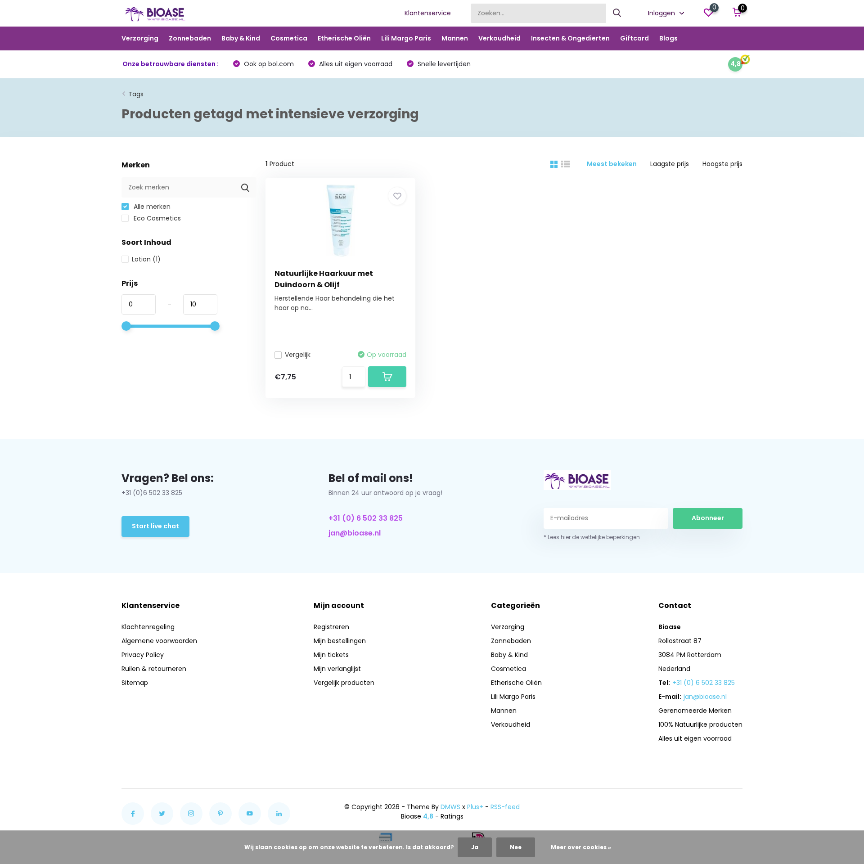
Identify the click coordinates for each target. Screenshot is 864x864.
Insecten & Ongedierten (570, 38)
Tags (136, 94)
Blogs (668, 38)
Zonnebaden (190, 38)
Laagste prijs (669, 163)
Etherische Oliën (344, 38)
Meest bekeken (612, 163)
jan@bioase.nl (354, 533)
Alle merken (151, 206)
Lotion (146, 259)
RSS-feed (505, 806)
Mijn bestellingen (340, 640)
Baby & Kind (240, 38)
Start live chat (155, 526)
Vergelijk (297, 354)
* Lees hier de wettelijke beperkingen (592, 537)
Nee (516, 847)
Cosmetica (288, 38)
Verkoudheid (499, 38)
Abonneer (708, 517)
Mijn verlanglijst (337, 668)
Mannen (454, 38)
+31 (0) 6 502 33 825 (365, 518)
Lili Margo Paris (406, 38)
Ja (474, 847)
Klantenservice (428, 13)
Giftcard (634, 38)
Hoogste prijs (722, 163)
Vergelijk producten (344, 682)
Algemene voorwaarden (159, 640)
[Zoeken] (617, 13)
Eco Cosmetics (156, 218)
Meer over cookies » (581, 847)
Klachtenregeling (148, 626)
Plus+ (475, 806)
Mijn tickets (331, 654)
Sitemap (135, 682)
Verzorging (140, 38)
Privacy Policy (143, 654)
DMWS (450, 806)
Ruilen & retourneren (154, 668)
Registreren (331, 626)
